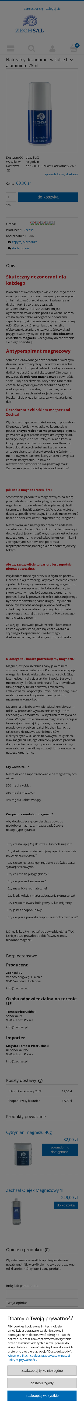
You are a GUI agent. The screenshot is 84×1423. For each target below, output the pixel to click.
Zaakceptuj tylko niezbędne (42, 1370)
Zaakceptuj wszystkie (42, 1395)
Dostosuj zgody (42, 1383)
